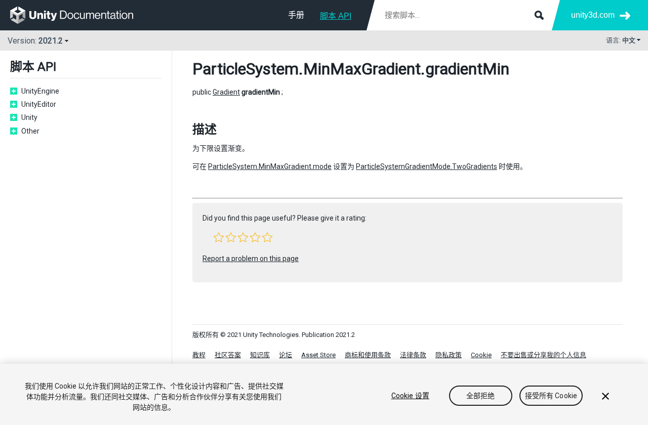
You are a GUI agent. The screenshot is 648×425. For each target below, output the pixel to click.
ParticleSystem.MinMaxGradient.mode (270, 166)
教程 (199, 355)
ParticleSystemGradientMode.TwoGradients (426, 166)
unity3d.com (593, 15)
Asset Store (318, 355)
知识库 (260, 355)
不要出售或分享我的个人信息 (543, 355)
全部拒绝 (480, 396)
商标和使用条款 (368, 355)
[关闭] (605, 396)
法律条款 (413, 355)
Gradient (226, 92)
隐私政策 (448, 355)
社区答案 (228, 355)
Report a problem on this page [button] (250, 258)
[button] (219, 237)
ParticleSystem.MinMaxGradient (306, 68)
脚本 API (335, 16)
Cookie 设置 (410, 396)
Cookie (481, 355)
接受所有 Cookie (551, 396)
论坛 (285, 355)
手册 (296, 15)
